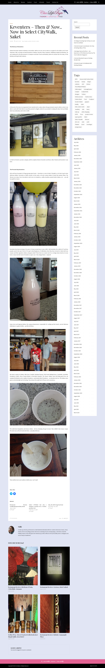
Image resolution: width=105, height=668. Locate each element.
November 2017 (78, 308)
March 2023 (76, 201)
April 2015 (76, 409)
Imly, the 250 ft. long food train (55, 505)
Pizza (81, 114)
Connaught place (88, 89)
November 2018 (78, 272)
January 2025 (77, 168)
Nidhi (78, 2)
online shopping (85, 112)
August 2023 (77, 197)
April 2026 (76, 149)
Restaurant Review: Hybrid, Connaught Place (53, 636)
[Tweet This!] (64, 518)
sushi (88, 122)
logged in (19, 650)
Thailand (77, 124)
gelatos (29, 41)
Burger (89, 81)
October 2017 (77, 311)
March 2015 (76, 412)
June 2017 (76, 324)
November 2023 (78, 188)
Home (9, 2)
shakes (37, 41)
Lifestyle (41, 2)
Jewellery (77, 109)
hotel (82, 104)
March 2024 (76, 178)
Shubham (86, 2)
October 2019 (77, 240)
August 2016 (77, 357)
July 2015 (76, 399)
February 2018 (77, 298)
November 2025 (78, 158)
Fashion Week (78, 99)
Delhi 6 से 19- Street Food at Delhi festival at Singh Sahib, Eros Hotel (23, 636)
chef (83, 84)
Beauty (23, 2)
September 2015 (78, 393)
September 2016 (78, 354)
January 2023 (77, 204)
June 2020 (76, 223)
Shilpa (91, 2)
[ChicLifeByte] (52, 11)
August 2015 (77, 396)
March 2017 (76, 334)
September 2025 (78, 162)
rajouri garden (78, 117)
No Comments (14, 518)
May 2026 (76, 145)
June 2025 (76, 165)
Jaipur (88, 107)
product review (89, 114)
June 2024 (76, 175)
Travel (48, 2)
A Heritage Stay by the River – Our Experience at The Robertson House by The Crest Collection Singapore (84, 53)
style (83, 122)
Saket (85, 117)
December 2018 (78, 269)
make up (77, 112)
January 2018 (77, 302)
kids (83, 109)
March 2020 (76, 230)
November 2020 (78, 217)
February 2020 (77, 233)
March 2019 (76, 259)
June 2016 (76, 364)
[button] (38, 82)
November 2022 (78, 207)
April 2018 (76, 292)
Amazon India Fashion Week (86, 79)
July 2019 (76, 250)
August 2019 (77, 246)
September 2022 (78, 210)
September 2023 (78, 194)
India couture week (79, 107)
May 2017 (76, 328)
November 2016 (78, 347)
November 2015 (78, 386)
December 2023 (78, 184)
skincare (87, 119)
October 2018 (77, 276)
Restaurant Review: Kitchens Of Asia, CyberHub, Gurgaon (20, 588)
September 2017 (78, 315)
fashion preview (79, 97)
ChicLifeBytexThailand (80, 86)
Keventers (34, 41)
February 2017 (77, 337)
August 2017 (77, 318)
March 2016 (76, 373)
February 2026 (77, 152)
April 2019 (76, 256)
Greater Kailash (79, 102)
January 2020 (77, 236)
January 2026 (77, 155)
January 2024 (77, 181)
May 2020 (76, 227)
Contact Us (55, 2)
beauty (83, 81)
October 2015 (77, 390)
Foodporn (26, 41)
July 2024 (76, 171)
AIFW (76, 79)
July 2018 (76, 282)
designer (77, 94)
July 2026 (76, 142)
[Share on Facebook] (62, 518)
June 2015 (76, 403)
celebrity (77, 84)
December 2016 (78, 344)
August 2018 (77, 279)
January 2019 (77, 266)
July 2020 (76, 220)
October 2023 (77, 191)
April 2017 (76, 331)
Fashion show (88, 97)
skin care (77, 122)
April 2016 (76, 370)
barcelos (77, 81)
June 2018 (76, 285)
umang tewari (78, 127)
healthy (77, 104)
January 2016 (77, 380)
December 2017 (78, 305)
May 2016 (76, 367)
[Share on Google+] (67, 518)
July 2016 (76, 360)
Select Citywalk (79, 119)
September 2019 (78, 243)
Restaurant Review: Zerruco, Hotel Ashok (54, 587)
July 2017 (76, 321)
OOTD (76, 114)
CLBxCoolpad (78, 89)
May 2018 (76, 289)
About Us (16, 2)
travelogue (89, 124)
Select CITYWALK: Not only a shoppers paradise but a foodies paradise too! (37, 506)
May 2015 (76, 406)
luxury (88, 109)
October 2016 (77, 350)
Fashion (29, 2)
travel (82, 124)
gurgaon (87, 102)
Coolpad (77, 91)
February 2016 (77, 377)
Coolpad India (84, 91)
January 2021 (77, 214)
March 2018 (76, 295)
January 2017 (77, 341)
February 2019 (77, 263)
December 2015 (78, 383)
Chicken (88, 84)
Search (75, 22)
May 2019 (76, 253)
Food (35, 2)
